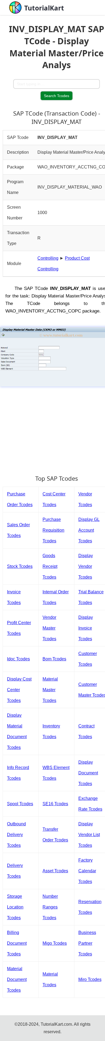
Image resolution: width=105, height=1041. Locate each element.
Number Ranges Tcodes (50, 907)
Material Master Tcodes (50, 690)
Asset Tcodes (55, 871)
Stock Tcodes (20, 566)
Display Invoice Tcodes (85, 628)
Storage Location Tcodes (15, 907)
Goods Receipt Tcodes (50, 566)
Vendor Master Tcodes (49, 628)
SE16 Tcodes (55, 803)
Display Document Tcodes (88, 773)
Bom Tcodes (54, 659)
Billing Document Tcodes (17, 943)
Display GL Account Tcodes (89, 530)
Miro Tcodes (90, 979)
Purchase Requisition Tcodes (53, 530)
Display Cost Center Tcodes (19, 690)
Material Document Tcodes (17, 979)
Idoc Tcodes (18, 659)
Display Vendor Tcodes (85, 566)
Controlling (47, 258)
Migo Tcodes (55, 943)
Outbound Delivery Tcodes (16, 835)
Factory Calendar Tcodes (87, 871)
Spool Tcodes (20, 803)
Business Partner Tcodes (87, 943)
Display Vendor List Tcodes (89, 835)
